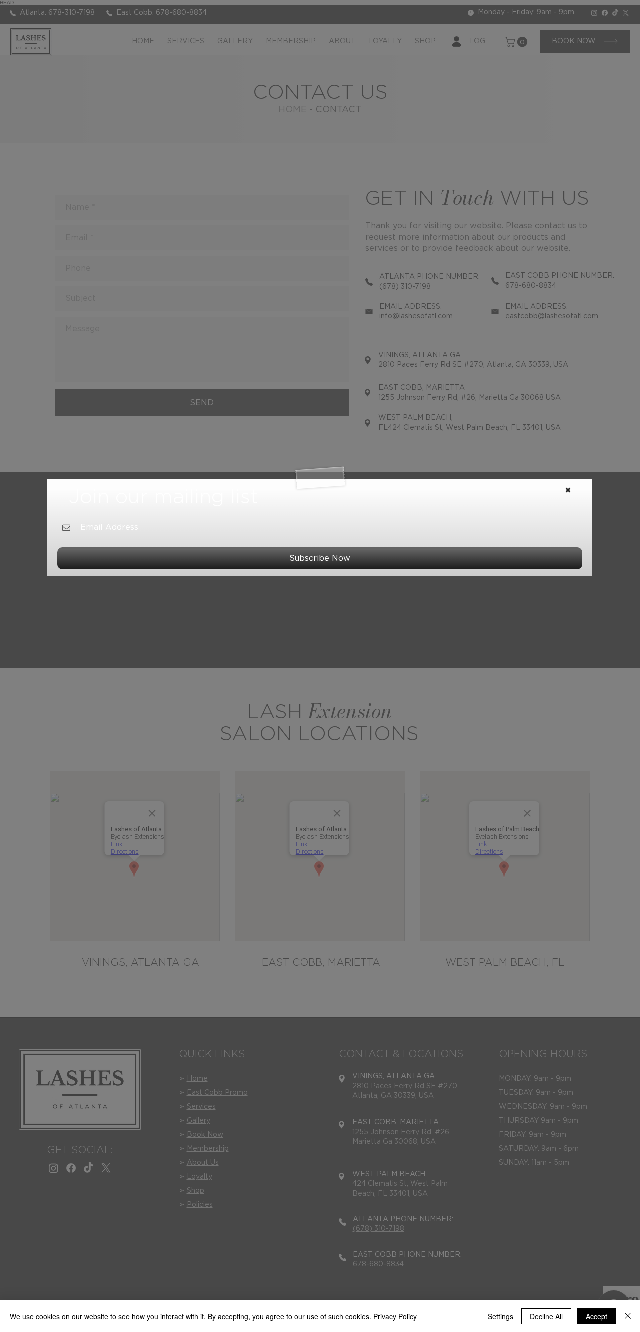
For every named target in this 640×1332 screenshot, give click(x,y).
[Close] (628, 1316)
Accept (597, 1316)
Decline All (546, 1316)
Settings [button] (501, 1316)
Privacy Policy (395, 1316)
